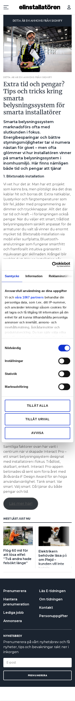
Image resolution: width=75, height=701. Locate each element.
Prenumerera (14, 591)
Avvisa (37, 433)
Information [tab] (33, 276)
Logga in (69, 7)
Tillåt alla (37, 405)
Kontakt (46, 608)
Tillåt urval (37, 419)
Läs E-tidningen (52, 591)
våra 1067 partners (29, 297)
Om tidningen (50, 599)
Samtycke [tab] (12, 276)
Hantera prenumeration (16, 601)
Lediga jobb (13, 613)
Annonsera (12, 621)
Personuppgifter (53, 616)
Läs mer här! (20, 503)
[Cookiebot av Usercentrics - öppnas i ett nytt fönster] (53, 264)
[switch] (64, 361)
